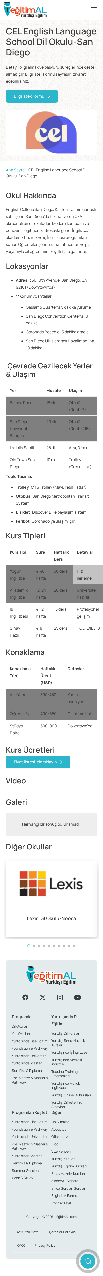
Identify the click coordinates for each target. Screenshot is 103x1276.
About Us (59, 1129)
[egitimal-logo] (25, 10)
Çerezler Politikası (62, 1232)
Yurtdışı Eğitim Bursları (69, 1166)
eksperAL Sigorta (65, 1180)
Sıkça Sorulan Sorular (69, 1188)
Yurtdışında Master (27, 1063)
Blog (55, 1144)
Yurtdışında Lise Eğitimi (30, 1041)
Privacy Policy (45, 1245)
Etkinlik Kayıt (62, 1203)
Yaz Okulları (21, 1033)
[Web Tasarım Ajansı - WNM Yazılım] (51, 1270)
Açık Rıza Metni (28, 1232)
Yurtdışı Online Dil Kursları (71, 1095)
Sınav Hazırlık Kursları (68, 1173)
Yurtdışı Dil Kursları (66, 1033)
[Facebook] (25, 997)
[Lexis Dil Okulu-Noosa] (51, 899)
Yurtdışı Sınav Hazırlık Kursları (68, 1042)
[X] (42, 997)
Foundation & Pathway (30, 1048)
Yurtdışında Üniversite (29, 1055)
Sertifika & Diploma (27, 1070)
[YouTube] (77, 997)
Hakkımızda (61, 1121)
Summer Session (25, 1170)
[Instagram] (60, 997)
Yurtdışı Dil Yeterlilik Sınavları (67, 1104)
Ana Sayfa (15, 170)
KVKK (21, 1245)
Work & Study (22, 1177)
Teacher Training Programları (65, 1073)
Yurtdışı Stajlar (63, 1158)
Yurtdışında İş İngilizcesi (70, 1052)
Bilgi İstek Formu (64, 1195)
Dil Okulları (20, 1026)
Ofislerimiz (60, 1136)
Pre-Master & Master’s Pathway (30, 1080)
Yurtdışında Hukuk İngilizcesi (66, 1085)
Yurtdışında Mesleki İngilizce (67, 1062)
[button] (95, 10)
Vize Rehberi (61, 1151)
